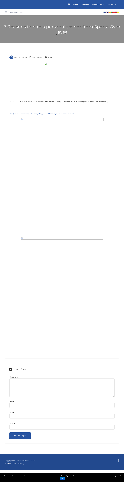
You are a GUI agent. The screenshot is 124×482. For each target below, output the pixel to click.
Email (12, 412)
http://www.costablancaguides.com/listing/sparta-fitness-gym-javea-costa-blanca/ (41, 114)
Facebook (112, 4)
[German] (110, 12)
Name (12, 401)
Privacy (21, 464)
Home (75, 4)
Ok (62, 478)
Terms (15, 464)
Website (12, 423)
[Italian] (112, 12)
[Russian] (116, 12)
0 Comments (53, 57)
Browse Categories (15, 12)
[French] (108, 12)
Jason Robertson (20, 57)
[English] (106, 12)
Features (85, 4)
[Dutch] (104, 12)
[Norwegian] (114, 12)
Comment (13, 377)
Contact (8, 464)
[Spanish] (118, 12)
